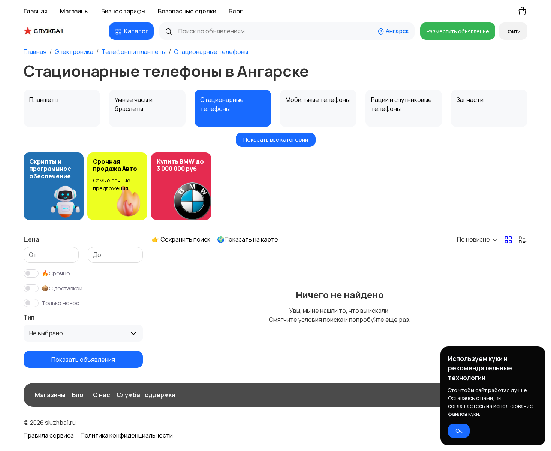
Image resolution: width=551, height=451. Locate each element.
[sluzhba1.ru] (49, 31)
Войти (513, 31)
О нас (101, 395)
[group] (54, 186)
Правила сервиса (49, 435)
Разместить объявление (458, 31)
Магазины (74, 11)
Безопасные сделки (187, 11)
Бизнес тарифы (123, 11)
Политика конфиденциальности (127, 435)
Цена (31, 239)
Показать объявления (83, 359)
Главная (36, 11)
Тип (29, 317)
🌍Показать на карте (247, 239)
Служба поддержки (146, 395)
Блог (236, 11)
